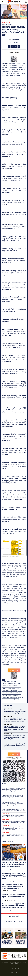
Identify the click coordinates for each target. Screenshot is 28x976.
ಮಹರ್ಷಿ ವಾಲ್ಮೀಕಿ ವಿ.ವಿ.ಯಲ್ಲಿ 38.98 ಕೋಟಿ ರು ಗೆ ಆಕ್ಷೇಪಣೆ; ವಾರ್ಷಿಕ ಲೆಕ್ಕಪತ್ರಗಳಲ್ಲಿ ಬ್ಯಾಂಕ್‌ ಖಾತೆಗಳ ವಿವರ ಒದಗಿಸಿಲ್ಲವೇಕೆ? (14, 737)
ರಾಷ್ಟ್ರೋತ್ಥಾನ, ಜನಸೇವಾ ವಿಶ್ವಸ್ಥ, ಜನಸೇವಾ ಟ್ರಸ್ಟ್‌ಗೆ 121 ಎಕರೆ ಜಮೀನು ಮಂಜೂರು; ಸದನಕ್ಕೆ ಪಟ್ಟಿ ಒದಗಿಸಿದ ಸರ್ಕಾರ (15, 745)
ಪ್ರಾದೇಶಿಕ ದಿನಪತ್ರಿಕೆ (15, 695)
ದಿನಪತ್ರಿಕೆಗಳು (20, 692)
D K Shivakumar (14, 681)
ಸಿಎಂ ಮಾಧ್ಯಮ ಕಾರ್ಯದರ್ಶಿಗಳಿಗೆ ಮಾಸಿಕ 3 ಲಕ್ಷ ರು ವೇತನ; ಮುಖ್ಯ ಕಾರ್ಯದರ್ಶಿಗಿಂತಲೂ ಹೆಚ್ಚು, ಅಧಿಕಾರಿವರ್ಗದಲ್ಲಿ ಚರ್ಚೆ (13, 822)
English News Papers (7, 683)
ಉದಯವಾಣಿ (17, 688)
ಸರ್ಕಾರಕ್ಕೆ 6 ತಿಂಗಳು (5, 699)
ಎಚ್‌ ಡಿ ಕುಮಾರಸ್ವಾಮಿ (6, 690)
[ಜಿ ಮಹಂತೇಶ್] (10, 40)
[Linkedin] (13, 969)
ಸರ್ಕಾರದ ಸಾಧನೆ (11, 699)
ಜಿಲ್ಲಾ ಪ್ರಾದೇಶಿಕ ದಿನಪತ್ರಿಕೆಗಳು (7, 692)
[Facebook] (9, 46)
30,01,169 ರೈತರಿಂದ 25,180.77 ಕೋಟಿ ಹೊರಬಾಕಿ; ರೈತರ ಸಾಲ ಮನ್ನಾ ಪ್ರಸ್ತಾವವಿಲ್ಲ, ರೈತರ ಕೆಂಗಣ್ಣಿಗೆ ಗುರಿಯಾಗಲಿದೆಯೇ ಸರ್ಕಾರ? (14, 896)
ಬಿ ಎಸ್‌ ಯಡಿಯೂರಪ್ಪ (13, 697)
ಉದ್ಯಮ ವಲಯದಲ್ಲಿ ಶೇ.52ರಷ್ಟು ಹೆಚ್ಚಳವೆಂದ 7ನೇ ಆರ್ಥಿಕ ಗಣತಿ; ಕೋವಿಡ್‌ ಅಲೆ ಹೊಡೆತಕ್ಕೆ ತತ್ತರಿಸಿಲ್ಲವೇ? (7, 942)
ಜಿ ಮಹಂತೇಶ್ (16, 39)
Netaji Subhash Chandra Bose (8, 685)
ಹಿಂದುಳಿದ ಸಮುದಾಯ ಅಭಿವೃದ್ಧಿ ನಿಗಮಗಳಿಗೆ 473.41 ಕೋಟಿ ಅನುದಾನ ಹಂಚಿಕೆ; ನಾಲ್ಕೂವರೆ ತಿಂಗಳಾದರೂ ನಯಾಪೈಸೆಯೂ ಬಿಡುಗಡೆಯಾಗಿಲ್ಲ (13, 906)
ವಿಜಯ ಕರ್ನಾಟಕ (20, 697)
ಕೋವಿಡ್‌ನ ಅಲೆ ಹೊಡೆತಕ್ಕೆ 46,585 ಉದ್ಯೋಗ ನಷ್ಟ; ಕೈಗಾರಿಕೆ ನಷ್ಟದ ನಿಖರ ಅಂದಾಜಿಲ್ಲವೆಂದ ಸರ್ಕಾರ (20, 942)
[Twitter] (12, 46)
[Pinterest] (15, 46)
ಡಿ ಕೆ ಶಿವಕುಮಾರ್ (14, 692)
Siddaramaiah (5, 688)
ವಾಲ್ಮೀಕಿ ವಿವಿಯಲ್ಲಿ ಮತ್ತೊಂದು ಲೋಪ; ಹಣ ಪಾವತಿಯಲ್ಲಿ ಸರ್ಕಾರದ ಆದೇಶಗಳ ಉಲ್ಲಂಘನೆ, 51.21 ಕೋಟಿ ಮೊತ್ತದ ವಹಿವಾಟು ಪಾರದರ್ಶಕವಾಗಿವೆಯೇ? (15, 719)
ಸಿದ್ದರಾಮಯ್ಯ (17, 699)
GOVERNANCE (8, 708)
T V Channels (11, 688)
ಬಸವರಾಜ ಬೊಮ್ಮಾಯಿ (6, 697)
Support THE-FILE (14, 53)
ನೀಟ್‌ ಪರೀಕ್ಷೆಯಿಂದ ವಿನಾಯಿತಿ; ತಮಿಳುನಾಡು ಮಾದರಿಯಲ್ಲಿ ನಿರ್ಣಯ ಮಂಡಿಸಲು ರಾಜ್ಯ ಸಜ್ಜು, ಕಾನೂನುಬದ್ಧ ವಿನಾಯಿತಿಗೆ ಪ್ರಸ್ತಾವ (13, 835)
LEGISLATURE (6, 22)
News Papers (17, 685)
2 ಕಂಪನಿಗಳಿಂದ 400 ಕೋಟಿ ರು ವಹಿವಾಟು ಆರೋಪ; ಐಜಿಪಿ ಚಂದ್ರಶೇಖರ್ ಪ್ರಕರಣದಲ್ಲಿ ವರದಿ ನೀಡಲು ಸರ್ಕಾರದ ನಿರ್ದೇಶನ (12, 887)
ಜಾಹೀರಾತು (15, 690)
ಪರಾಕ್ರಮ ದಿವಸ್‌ (5, 695)
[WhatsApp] (19, 46)
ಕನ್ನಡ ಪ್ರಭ (11, 690)
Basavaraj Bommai (6, 681)
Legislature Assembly (16, 683)
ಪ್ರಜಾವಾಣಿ (9, 695)
